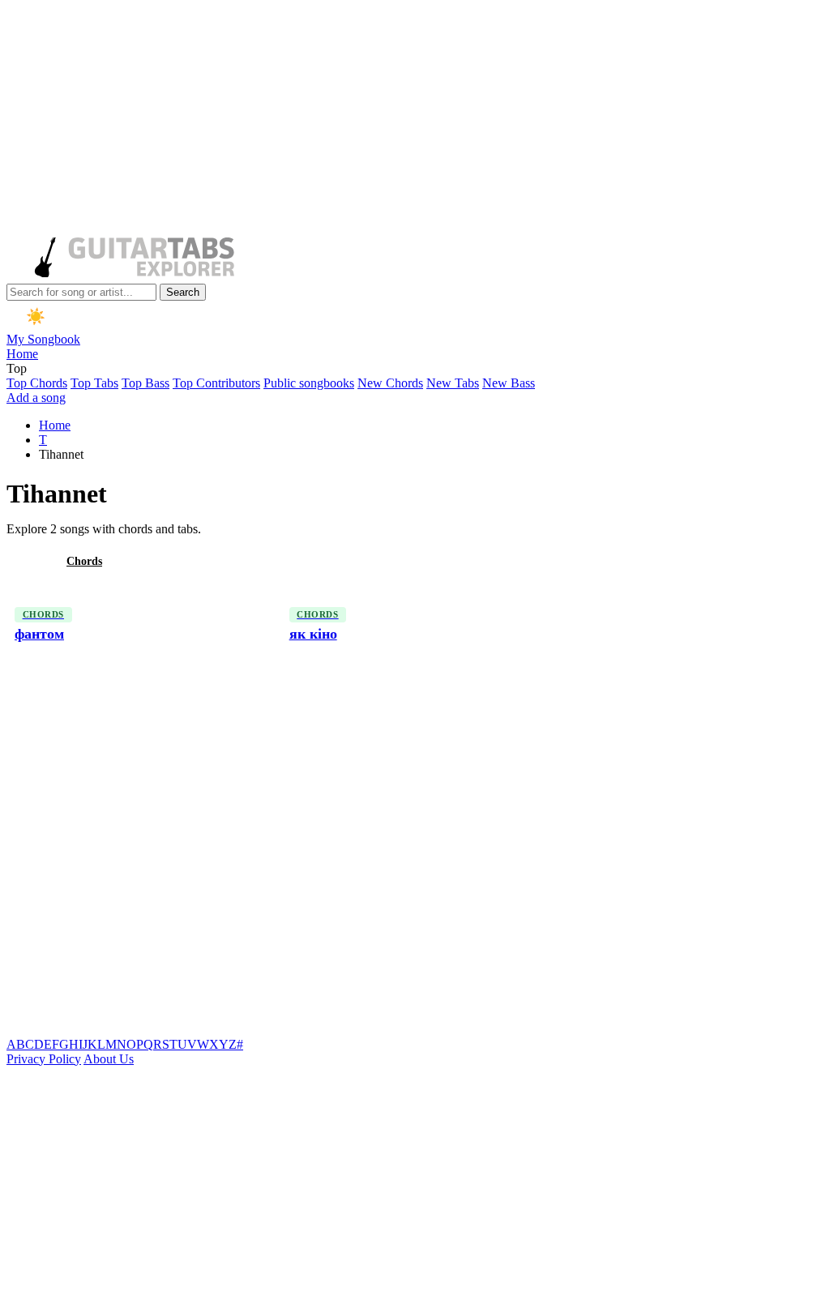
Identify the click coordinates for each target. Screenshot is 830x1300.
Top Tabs (94, 383)
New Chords (390, 383)
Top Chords (36, 383)
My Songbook (43, 339)
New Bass (508, 383)
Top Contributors (216, 383)
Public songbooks (308, 383)
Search (182, 292)
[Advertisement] (411, 119)
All (26, 561)
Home (22, 354)
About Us (108, 1059)
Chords (84, 561)
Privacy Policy (43, 1059)
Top (16, 368)
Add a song (36, 397)
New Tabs (452, 383)
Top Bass (145, 383)
